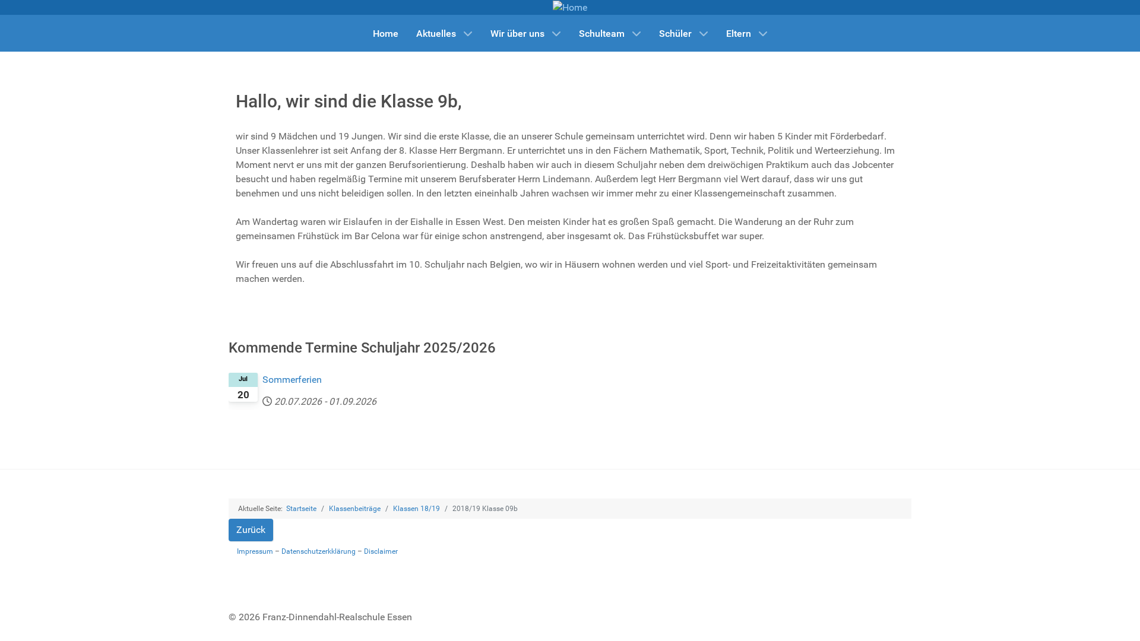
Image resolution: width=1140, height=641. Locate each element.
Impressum (255, 551)
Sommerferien (292, 379)
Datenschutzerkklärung (318, 551)
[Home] (570, 6)
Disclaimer (381, 551)
